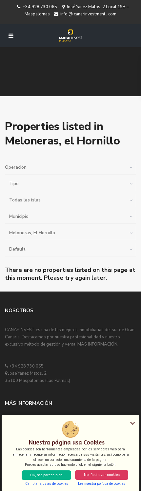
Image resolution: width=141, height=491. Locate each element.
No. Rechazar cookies (102, 475)
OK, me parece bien (46, 475)
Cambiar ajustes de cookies (46, 484)
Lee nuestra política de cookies (101, 484)
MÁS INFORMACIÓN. (97, 344)
